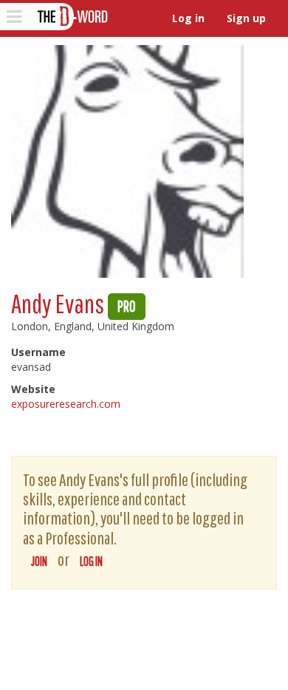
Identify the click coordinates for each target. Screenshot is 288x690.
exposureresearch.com (65, 404)
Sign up (246, 18)
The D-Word (71, 16)
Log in (188, 18)
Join (39, 561)
